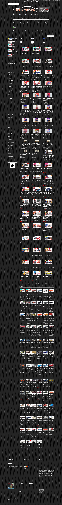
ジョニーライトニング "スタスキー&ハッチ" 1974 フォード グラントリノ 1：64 (48, 123)
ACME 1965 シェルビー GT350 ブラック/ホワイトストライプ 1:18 (39, 383)
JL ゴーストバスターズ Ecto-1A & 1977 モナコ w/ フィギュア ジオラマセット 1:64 (25, 242)
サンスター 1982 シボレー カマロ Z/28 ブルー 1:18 (39, 433)
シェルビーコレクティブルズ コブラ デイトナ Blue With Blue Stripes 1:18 (45, 355)
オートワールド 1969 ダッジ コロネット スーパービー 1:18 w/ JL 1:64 (33, 421)
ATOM (41, 492)
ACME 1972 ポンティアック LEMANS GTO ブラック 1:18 (22, 395)
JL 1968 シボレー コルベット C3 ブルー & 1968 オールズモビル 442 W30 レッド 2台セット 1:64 (36, 193)
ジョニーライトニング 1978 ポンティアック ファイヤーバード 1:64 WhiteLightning (48, 99)
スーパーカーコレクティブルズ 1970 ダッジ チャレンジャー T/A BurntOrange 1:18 (33, 305)
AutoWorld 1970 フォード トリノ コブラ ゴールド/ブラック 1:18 (28, 432)
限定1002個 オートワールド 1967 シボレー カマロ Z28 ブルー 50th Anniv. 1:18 (45, 369)
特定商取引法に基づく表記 (42, 488)
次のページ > (46, 283)
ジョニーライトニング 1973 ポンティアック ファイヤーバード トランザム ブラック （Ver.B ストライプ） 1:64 (25, 169)
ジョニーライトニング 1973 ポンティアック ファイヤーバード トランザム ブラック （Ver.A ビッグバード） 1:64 (48, 156)
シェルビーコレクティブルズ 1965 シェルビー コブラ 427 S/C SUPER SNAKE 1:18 (22, 343)
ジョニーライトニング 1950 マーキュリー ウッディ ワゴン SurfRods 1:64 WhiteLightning (25, 217)
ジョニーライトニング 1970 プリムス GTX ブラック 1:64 (36, 181)
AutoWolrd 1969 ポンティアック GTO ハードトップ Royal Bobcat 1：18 (39, 421)
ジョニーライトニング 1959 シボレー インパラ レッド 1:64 (48, 253)
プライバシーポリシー (41, 489)
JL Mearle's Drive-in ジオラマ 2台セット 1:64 (48, 87)
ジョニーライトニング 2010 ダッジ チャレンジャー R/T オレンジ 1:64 (36, 265)
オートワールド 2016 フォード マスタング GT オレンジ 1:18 (39, 318)
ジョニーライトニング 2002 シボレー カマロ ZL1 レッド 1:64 (14, 55)
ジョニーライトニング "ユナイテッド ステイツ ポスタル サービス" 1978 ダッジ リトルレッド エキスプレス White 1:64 (48, 111)
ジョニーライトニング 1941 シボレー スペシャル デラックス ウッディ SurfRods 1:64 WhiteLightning (48, 205)
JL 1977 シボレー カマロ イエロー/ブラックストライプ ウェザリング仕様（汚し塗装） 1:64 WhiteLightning (48, 181)
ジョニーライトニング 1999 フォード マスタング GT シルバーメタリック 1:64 (25, 64)
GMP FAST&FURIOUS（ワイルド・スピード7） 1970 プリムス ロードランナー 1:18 (22, 369)
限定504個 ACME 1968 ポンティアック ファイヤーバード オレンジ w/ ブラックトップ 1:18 (22, 383)
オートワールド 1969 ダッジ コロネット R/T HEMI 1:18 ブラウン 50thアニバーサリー (22, 409)
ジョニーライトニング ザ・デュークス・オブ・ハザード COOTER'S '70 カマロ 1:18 (36, 144)
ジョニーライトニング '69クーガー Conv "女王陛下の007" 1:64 (25, 154)
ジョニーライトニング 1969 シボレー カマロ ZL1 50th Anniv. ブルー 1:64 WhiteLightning (36, 217)
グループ (27, 18)
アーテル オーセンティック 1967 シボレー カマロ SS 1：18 (45, 306)
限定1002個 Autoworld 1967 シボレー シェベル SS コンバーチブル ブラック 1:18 (51, 306)
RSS (39, 492)
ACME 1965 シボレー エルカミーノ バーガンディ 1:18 (28, 306)
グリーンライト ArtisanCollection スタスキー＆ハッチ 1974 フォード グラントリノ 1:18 (33, 433)
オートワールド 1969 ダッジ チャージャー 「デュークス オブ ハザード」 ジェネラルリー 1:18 (51, 395)
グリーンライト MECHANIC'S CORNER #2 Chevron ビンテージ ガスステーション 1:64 (28, 409)
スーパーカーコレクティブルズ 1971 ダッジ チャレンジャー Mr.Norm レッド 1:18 (33, 330)
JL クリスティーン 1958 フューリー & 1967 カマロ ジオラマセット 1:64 (36, 241)
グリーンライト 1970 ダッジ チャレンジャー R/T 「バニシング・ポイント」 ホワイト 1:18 (33, 409)
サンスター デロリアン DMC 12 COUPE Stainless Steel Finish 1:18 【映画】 (28, 383)
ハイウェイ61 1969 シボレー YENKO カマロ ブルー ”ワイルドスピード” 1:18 (45, 383)
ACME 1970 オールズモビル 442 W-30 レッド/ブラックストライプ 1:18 (22, 330)
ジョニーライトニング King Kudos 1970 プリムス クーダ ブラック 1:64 (36, 99)
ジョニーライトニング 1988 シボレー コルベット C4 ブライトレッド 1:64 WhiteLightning (36, 169)
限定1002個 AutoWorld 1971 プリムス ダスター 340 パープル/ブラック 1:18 (33, 383)
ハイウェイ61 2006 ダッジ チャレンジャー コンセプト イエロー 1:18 (51, 383)
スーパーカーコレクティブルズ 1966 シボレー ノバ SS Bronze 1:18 (33, 294)
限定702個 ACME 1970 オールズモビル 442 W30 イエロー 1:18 (33, 318)
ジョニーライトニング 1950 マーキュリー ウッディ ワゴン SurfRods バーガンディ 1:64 (48, 242)
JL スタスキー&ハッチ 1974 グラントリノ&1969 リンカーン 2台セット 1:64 (36, 135)
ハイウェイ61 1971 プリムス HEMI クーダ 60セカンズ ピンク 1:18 (39, 395)
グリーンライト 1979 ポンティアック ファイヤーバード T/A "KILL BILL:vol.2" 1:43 (39, 330)
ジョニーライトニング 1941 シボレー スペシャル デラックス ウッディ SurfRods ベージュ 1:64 (25, 254)
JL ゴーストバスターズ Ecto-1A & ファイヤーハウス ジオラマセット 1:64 (25, 205)
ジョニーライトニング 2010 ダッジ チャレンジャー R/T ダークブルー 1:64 (36, 75)
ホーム (17, 18)
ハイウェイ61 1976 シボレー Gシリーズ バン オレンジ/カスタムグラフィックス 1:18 (45, 318)
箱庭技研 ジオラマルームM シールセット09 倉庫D (14, 41)
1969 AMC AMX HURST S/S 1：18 (51, 354)
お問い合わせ (43, 18)
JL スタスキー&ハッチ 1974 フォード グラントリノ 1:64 (48, 135)
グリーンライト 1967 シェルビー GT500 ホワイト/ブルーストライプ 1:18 (39, 445)
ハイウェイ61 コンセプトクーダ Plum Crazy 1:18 (33, 394)
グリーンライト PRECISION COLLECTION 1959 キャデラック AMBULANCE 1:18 (28, 330)
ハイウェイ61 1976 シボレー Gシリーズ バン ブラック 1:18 (45, 343)
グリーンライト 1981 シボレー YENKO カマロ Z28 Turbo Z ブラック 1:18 (22, 421)
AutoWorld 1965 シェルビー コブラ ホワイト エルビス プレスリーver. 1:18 (45, 294)
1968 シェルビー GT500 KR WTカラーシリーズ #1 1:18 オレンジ (45, 433)
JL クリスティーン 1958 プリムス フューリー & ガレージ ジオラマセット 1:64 (36, 205)
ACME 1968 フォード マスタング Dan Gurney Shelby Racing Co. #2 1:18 (51, 409)
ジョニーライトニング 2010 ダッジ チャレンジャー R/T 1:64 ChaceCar (36, 229)
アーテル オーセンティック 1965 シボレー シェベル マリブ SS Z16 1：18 (22, 355)
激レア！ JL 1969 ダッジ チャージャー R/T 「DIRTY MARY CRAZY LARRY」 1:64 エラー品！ (48, 277)
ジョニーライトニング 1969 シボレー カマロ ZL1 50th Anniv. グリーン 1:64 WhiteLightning (48, 217)
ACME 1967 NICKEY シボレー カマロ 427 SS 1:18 (28, 343)
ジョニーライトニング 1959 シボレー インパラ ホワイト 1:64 (25, 265)
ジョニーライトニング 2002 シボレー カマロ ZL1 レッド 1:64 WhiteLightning (25, 181)
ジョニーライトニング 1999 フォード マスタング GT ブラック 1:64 (48, 52)
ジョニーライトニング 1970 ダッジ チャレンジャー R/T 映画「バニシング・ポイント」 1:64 (28, 445)
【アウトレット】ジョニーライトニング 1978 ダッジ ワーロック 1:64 (25, 135)
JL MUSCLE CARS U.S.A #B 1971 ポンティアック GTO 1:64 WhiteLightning (48, 75)
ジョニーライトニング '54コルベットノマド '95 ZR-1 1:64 (36, 154)
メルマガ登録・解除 (34, 18)
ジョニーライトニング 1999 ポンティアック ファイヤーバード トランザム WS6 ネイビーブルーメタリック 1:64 (14, 45)
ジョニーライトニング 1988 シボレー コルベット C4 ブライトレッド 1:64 (48, 168)
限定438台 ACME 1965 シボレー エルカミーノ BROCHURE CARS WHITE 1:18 (28, 318)
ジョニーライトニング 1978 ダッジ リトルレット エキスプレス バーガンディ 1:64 (25, 111)
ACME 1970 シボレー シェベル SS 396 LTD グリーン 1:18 (33, 343)
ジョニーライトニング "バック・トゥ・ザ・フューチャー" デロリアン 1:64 (25, 123)
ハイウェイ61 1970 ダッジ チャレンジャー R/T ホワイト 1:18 (22, 445)
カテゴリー (22, 18)
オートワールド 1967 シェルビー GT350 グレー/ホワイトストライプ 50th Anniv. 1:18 (28, 369)
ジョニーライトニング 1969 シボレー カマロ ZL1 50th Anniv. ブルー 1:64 (36, 253)
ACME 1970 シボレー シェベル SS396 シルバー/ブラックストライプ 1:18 (45, 420)
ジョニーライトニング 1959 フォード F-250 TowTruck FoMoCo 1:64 (25, 277)
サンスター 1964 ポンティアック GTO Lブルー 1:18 (39, 294)
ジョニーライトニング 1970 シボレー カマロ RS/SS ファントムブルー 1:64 (48, 265)
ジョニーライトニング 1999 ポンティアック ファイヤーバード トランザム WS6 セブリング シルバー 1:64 (14, 50)
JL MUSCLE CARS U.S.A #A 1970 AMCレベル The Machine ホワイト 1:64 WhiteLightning (25, 87)
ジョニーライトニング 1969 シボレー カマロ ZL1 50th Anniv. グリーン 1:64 (25, 75)
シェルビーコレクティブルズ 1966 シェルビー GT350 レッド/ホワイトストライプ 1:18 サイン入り (51, 330)
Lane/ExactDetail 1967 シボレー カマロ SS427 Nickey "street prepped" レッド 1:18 (51, 318)
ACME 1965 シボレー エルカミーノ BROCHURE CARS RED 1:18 (45, 408)
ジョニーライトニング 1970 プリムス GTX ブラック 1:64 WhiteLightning (48, 64)
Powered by (9, 499)
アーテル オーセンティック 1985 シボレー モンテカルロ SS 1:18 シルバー (33, 369)
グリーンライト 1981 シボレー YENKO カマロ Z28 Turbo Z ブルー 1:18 (28, 421)
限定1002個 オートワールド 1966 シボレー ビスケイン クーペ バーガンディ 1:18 (22, 433)
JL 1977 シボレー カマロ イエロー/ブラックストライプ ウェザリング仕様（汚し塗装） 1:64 (25, 193)
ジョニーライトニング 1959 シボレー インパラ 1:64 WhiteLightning (25, 229)
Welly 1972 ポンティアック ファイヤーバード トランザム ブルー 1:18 (39, 408)
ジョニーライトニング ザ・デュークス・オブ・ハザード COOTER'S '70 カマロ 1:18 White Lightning (25, 144)
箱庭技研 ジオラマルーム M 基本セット (33, 354)
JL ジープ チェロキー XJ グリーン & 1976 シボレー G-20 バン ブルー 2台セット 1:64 (48, 193)
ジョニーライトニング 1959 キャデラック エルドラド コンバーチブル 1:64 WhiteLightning (48, 230)
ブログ (39, 18)
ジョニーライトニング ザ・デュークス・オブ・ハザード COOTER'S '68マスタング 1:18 (48, 144)
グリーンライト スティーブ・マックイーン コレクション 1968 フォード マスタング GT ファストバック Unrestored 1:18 (45, 395)
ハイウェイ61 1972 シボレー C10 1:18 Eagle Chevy (39, 343)
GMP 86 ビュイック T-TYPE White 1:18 (33, 444)
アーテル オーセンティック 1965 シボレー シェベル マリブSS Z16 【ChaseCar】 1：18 (51, 343)
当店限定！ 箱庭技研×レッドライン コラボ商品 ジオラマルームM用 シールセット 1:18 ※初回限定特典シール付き (28, 355)
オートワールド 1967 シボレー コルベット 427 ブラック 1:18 (39, 306)
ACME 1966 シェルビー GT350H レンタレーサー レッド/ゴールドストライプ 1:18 (51, 369)
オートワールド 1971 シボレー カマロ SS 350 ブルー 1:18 (14, 38)
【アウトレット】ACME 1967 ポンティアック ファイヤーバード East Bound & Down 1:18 (39, 355)
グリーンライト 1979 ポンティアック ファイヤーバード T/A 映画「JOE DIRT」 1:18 (22, 306)
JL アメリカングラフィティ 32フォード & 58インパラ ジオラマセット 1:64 (25, 99)
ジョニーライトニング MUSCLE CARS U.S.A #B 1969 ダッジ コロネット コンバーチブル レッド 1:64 (36, 87)
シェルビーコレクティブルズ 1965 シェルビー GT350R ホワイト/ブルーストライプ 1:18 (51, 421)
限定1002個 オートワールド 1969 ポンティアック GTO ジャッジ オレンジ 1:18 (51, 294)
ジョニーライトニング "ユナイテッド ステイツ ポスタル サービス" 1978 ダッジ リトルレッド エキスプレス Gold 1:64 (36, 111)
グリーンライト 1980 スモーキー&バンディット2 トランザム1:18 (28, 395)
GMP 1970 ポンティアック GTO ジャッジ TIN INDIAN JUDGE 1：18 (45, 330)
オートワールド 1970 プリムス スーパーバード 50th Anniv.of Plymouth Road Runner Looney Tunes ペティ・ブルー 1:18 (39, 369)
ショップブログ (41, 491)
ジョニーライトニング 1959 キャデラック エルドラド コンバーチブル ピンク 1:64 (36, 277)
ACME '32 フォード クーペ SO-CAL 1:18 (51, 432)
